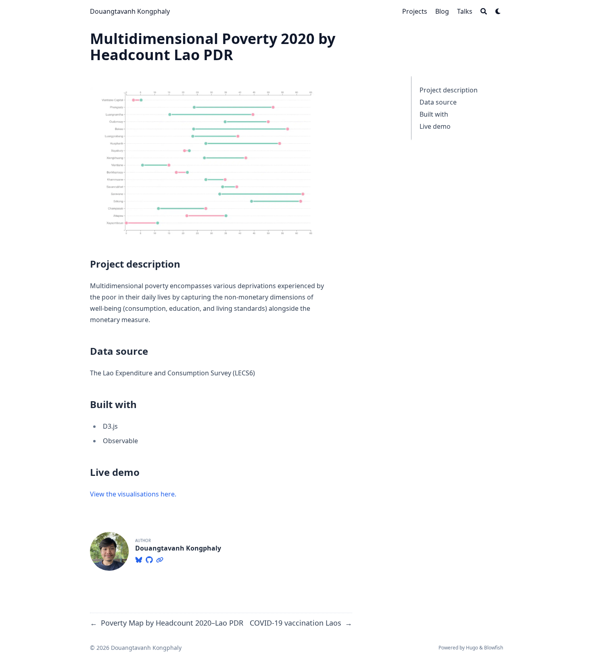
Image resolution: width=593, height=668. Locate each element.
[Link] (159, 558)
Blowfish (493, 647)
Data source (438, 102)
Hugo (472, 647)
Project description (449, 90)
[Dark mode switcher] (498, 11)
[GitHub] (149, 558)
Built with (434, 114)
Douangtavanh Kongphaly (130, 11)
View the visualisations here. (133, 494)
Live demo (435, 126)
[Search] (483, 11)
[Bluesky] (138, 558)
